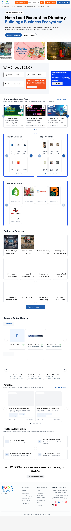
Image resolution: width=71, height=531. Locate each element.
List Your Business (27, 501)
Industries (6, 7)
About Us (41, 7)
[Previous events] (3, 116)
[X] (53, 505)
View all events (61, 99)
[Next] (31, 155)
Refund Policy (41, 500)
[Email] (53, 502)
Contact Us (25, 503)
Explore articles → (61, 387)
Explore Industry (26, 493)
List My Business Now (35, 476)
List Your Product (16, 7)
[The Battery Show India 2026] (57, 116)
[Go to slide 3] (33, 423)
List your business (30, 7)
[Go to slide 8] (40, 423)
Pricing (24, 491)
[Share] (16, 419)
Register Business (13, 35)
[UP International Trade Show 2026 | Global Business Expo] (35, 116)
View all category (34, 307)
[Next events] (67, 116)
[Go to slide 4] (34, 423)
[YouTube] (66, 502)
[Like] (11, 419)
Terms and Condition (40, 494)
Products (9, 354)
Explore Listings (29, 35)
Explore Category (27, 496)
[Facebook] (62, 502)
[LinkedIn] (59, 502)
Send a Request (32, 87)
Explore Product (26, 498)
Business (9, 323)
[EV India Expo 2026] (14, 116)
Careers (39, 505)
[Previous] (6, 155)
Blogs (38, 503)
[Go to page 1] (34, 129)
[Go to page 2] (36, 129)
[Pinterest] (56, 505)
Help (47, 7)
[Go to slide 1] (30, 423)
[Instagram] (56, 502)
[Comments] (13, 419)
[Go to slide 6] (37, 423)
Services (20, 354)
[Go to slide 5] (36, 423)
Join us (57, 83)
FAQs (38, 491)
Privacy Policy (41, 498)
